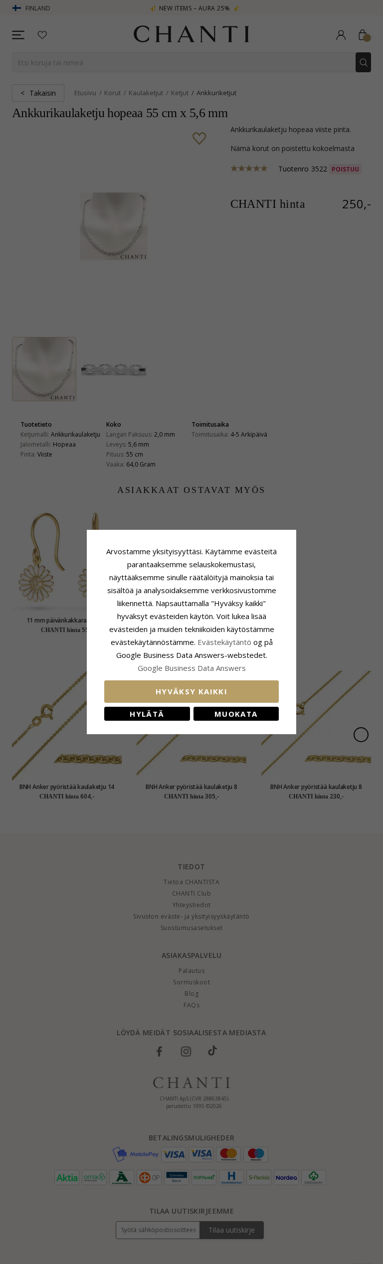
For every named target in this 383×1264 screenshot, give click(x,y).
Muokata (235, 714)
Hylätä (147, 714)
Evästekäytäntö (224, 642)
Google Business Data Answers (192, 668)
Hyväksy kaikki (191, 691)
